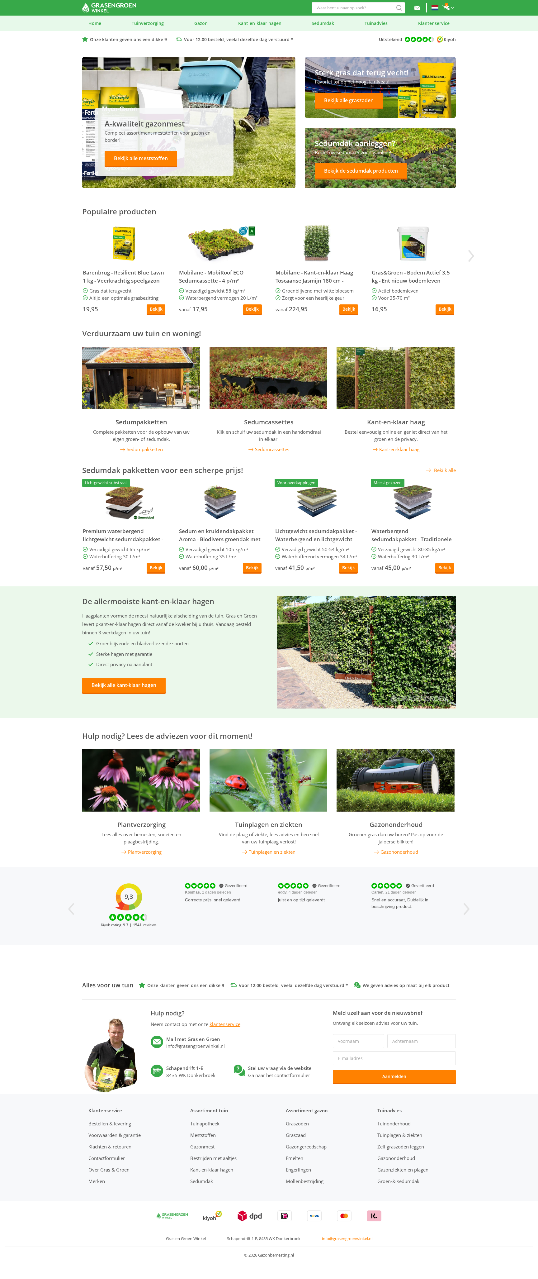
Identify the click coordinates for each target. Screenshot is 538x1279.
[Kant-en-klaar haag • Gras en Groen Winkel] (396, 378)
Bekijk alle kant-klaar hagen (124, 685)
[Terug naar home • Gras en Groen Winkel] (109, 7)
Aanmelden (394, 1076)
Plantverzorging (141, 824)
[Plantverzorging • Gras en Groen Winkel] (141, 780)
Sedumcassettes (269, 422)
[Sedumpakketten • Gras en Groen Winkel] (141, 378)
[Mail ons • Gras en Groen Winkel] (417, 8)
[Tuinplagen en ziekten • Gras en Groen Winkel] (269, 780)
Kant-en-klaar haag (396, 422)
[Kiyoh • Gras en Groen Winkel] (212, 1215)
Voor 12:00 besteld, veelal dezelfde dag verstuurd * (238, 39)
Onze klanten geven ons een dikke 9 (128, 39)
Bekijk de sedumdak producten (361, 170)
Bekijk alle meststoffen (141, 158)
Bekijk (156, 309)
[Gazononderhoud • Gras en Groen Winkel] (396, 780)
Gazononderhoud (396, 824)
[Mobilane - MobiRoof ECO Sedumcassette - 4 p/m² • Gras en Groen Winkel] (220, 243)
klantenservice (225, 1024)
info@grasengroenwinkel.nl (347, 1238)
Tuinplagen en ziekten (268, 824)
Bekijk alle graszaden (349, 100)
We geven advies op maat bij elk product (406, 985)
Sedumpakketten (141, 422)
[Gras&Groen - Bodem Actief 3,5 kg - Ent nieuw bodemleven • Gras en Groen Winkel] (413, 243)
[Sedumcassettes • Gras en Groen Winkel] (269, 378)
